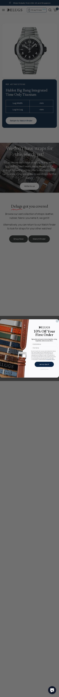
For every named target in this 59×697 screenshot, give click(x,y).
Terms (53, 359)
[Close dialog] (57, 321)
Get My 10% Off (44, 364)
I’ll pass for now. (44, 369)
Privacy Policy (48, 359)
